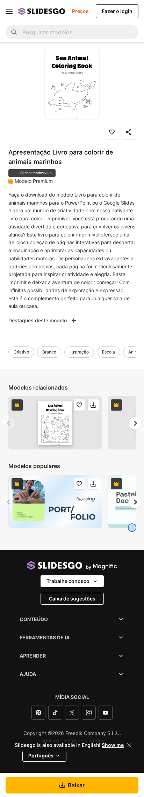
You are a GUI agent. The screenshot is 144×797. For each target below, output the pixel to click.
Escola (108, 352)
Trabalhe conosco (67, 581)
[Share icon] (129, 132)
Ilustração (79, 352)
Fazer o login (117, 11)
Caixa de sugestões (72, 599)
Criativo (21, 352)
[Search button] (14, 32)
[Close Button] (129, 745)
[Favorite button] (112, 132)
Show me (113, 745)
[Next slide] (135, 423)
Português (40, 755)
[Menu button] (9, 11)
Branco (49, 352)
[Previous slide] (9, 423)
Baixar (76, 785)
